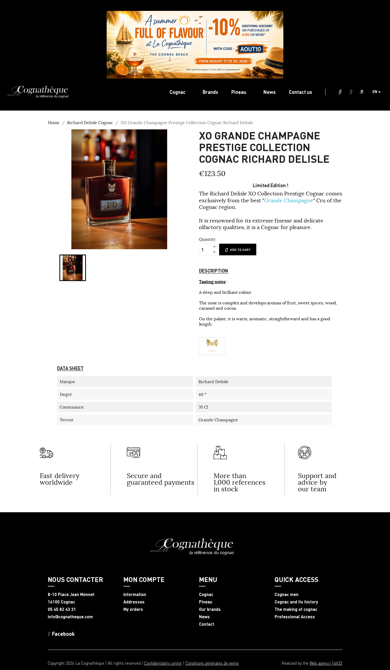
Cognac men (286, 594)
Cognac (206, 594)
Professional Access (295, 616)
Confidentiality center (163, 663)
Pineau (205, 602)
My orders (133, 609)
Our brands (210, 609)
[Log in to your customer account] (351, 92)
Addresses (134, 602)
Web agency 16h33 (326, 663)
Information (134, 594)
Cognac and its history (296, 602)
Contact (206, 624)
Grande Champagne (288, 200)
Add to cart (240, 250)
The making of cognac (296, 609)
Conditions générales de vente (212, 663)
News (204, 616)
